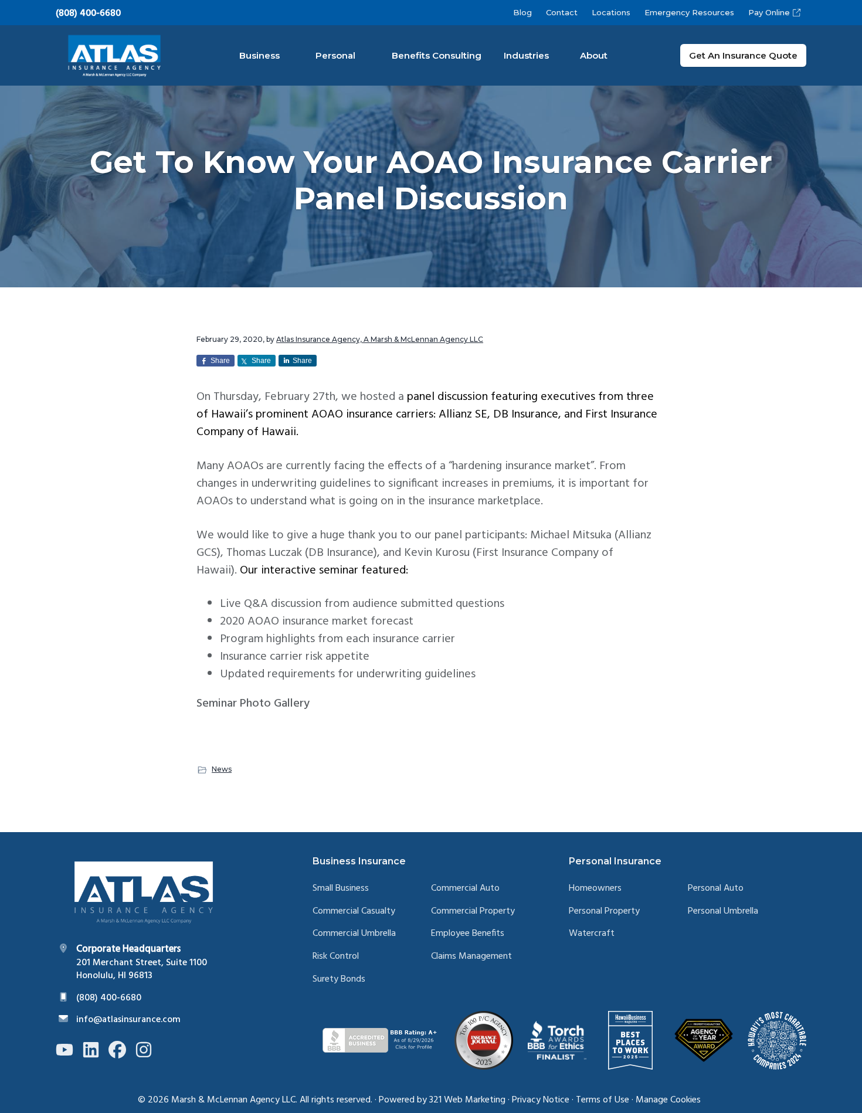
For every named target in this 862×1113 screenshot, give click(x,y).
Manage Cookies (668, 1100)
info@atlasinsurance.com (128, 1019)
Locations (611, 12)
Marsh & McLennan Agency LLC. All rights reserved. (271, 1100)
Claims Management (471, 956)
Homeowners (595, 888)
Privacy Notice (540, 1100)
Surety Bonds (339, 979)
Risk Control (336, 956)
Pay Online (769, 12)
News (222, 769)
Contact (562, 12)
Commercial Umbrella (354, 934)
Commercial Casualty (354, 911)
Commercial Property (473, 911)
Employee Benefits (467, 934)
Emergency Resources (689, 12)
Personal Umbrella (723, 911)
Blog (522, 12)
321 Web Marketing (467, 1100)
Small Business (341, 888)
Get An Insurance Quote (743, 55)
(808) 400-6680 (88, 13)
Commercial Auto (465, 888)
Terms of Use (602, 1100)
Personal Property (604, 911)
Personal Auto (716, 888)
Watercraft (592, 934)
